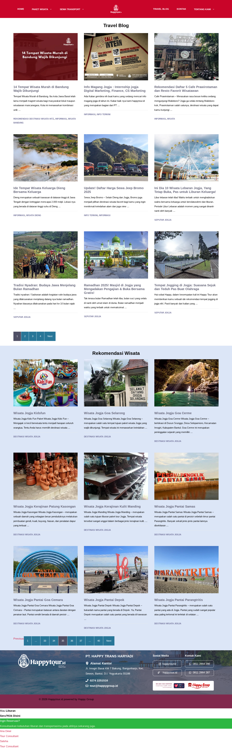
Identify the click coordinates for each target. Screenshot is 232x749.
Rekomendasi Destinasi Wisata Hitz (33, 119)
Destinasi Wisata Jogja (26, 436)
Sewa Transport (70, 9)
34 (54, 640)
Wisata (171, 119)
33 (45, 640)
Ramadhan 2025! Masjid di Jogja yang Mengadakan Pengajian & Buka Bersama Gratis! (114, 288)
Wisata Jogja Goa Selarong (104, 413)
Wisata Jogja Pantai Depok (104, 600)
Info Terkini (103, 114)
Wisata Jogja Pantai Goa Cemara (38, 600)
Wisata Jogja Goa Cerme (173, 413)
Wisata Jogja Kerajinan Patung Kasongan (44, 506)
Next (50, 336)
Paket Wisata (40, 9)
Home (20, 9)
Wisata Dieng (33, 215)
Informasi (61, 119)
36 (72, 640)
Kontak (181, 9)
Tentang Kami (202, 9)
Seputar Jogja (162, 220)
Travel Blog (161, 9)
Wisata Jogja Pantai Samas (174, 506)
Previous (18, 638)
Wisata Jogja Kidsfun (29, 413)
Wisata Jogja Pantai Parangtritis (178, 600)
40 (98, 640)
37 (81, 640)
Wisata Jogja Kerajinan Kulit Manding (112, 506)
